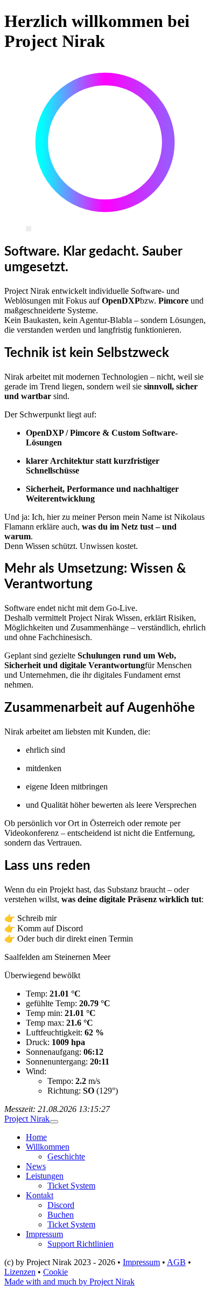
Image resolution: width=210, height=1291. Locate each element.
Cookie (55, 1271)
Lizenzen (20, 1271)
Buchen (60, 1214)
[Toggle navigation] (54, 1121)
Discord (60, 1205)
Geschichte (66, 1156)
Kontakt (39, 1195)
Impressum (44, 1234)
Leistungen (45, 1175)
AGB (176, 1262)
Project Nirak (27, 1118)
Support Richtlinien (80, 1243)
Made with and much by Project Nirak (69, 1281)
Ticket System (71, 1185)
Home (36, 1137)
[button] (105, 1033)
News (36, 1166)
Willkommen (47, 1146)
